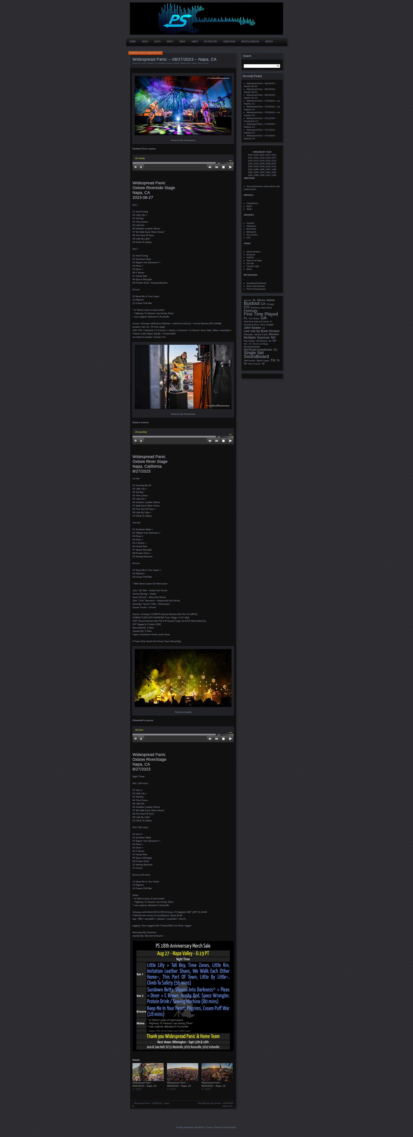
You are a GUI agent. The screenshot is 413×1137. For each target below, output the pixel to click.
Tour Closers (252, 235)
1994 (256, 172)
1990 (250, 175)
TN (273, 360)
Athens (261, 300)
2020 (256, 158)
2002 (268, 166)
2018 (268, 158)
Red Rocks (251, 229)
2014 (262, 161)
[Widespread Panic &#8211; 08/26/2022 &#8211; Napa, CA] (217, 1072)
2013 (268, 161)
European (251, 255)
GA (264, 317)
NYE (249, 238)
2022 (274, 155)
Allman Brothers (254, 252)
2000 (250, 169)
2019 (262, 158)
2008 (268, 164)
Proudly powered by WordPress (190, 1127)
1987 (268, 175)
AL (254, 300)
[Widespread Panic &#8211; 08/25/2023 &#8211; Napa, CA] (148, 1072)
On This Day (210, 41)
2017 (274, 158)
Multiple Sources (165, 63)
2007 (274, 164)
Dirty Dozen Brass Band (261, 308)
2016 (250, 161)
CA (156, 63)
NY (274, 340)
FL (245, 318)
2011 (250, 164)
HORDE (250, 257)
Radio (249, 206)
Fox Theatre (254, 318)
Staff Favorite (249, 361)
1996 (274, 169)
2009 (262, 164)
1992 (268, 172)
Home (133, 41)
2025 (256, 155)
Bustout (252, 303)
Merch (269, 41)
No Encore (262, 341)
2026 (250, 155)
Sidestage (229, 41)
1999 (256, 169)
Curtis (141, 53)
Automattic (231, 1127)
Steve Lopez (203, 63)
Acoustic (247, 300)
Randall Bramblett (252, 347)
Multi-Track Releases (256, 286)
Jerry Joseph (266, 324)
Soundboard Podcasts (256, 283)
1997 (268, 169)
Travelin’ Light (253, 266)
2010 (256, 164)
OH (250, 344)
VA (245, 363)
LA (263, 328)
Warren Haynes (254, 364)
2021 (250, 158)
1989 (256, 175)
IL (271, 321)
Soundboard (256, 356)
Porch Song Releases (256, 289)
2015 (256, 161)
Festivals (250, 223)
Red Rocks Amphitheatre (258, 349)
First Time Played (261, 314)
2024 (262, 155)
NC (273, 337)
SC (275, 349)
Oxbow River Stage (188, 63)
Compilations (252, 203)
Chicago (270, 304)
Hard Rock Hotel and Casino (256, 322)
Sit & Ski (250, 263)
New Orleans (249, 341)
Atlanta (270, 300)
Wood (249, 269)
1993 (262, 172)
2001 (274, 166)
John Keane (252, 327)
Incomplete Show (251, 325)
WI (263, 363)
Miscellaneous (250, 41)
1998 (262, 169)
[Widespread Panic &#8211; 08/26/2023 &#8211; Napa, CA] (182, 1072)
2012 (274, 161)
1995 (250, 172)
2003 (262, 166)
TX (278, 360)
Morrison (274, 334)
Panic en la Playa (254, 260)
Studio (249, 209)
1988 (262, 175)
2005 (256, 166)
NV (270, 341)
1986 (274, 175)
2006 (250, 166)
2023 (144, 63)
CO (246, 307)
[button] (183, 105)
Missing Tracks (261, 334)
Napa (176, 63)
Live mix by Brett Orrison (261, 331)
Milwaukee (251, 232)
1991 (274, 172)
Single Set (254, 352)
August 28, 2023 (154, 53)
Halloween (251, 226)
